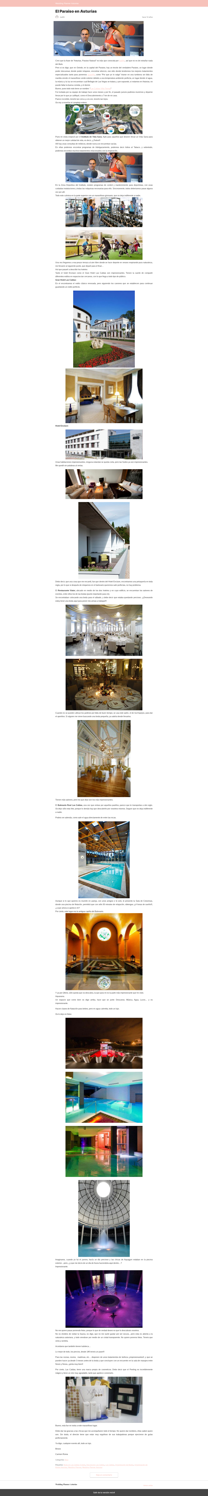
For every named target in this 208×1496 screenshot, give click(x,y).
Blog (66, 1460)
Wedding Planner (74, 1467)
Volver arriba (148, 1485)
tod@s (122, 61)
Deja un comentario (104, 1475)
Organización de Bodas (124, 1465)
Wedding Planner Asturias (92, 1467)
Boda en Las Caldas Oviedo (74, 1465)
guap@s (91, 75)
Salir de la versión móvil (104, 1492)
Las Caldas (109, 1465)
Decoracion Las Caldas (95, 1465)
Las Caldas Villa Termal (100, 89)
